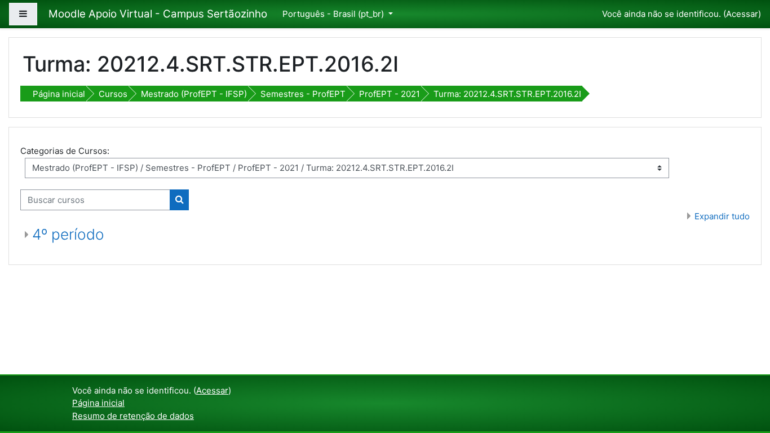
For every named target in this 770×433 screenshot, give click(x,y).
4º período (68, 234)
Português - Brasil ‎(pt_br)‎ (334, 13)
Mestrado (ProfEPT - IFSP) (194, 94)
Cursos (113, 94)
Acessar (742, 13)
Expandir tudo (722, 216)
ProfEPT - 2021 (389, 94)
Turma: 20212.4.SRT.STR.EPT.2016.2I (507, 94)
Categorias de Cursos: (64, 150)
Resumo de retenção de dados (133, 415)
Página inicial (59, 94)
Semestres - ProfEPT (303, 94)
